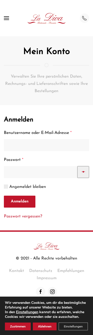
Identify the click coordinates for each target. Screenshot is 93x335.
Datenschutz (40, 271)
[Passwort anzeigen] (83, 172)
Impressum (47, 278)
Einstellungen (27, 312)
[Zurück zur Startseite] (46, 18)
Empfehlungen (70, 271)
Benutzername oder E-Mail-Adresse (46, 133)
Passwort (24, 160)
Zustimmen (18, 326)
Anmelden (19, 201)
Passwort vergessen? (23, 216)
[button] (6, 18)
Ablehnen (44, 326)
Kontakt (16, 271)
